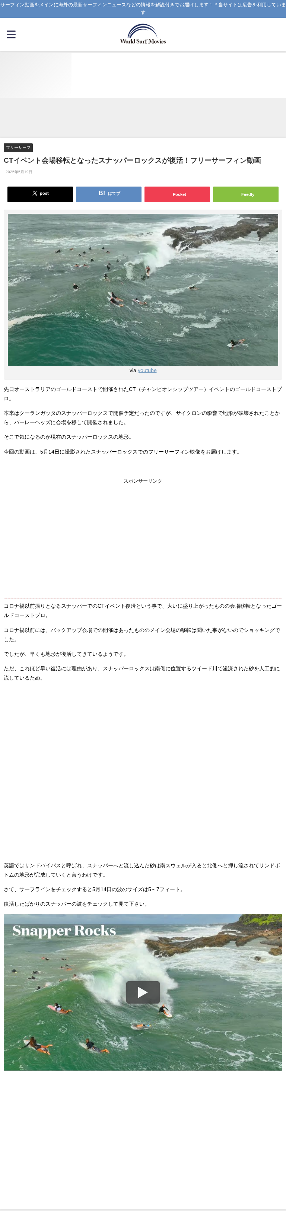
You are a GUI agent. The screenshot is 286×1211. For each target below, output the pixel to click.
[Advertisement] (143, 118)
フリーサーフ (18, 147)
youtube (147, 370)
